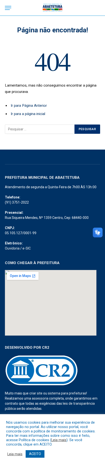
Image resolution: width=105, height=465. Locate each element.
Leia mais (58, 440)
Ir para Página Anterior (29, 105)
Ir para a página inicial (28, 114)
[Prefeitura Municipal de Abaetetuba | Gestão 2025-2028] (52, 8)
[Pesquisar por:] (40, 129)
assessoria (40, 398)
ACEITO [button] (35, 454)
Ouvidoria (12, 248)
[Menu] (8, 7)
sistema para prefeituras (67, 393)
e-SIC (26, 248)
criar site (35, 393)
